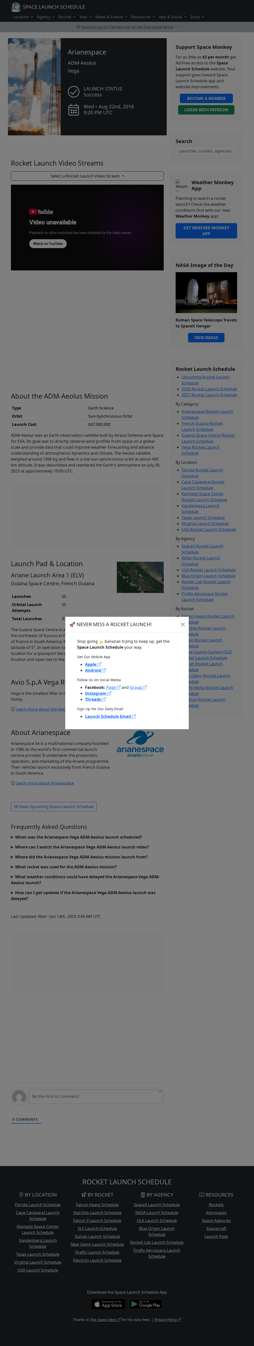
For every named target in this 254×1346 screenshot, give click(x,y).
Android (93, 670)
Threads (93, 699)
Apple (91, 664)
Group (136, 687)
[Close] (183, 624)
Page (111, 687)
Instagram (96, 693)
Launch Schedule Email (108, 716)
